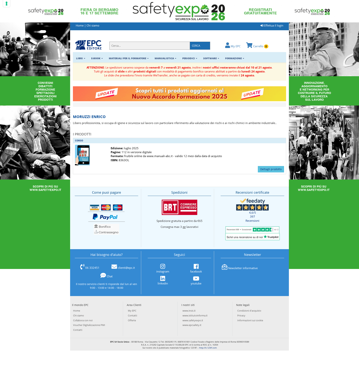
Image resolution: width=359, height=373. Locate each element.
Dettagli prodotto (271, 169)
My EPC (235, 46)
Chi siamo (93, 25)
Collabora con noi (83, 320)
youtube (196, 283)
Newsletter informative (243, 268)
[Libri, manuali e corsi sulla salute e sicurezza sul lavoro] (88, 45)
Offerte (132, 320)
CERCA (196, 45)
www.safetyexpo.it (192, 320)
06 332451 (92, 268)
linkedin (163, 283)
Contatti (77, 330)
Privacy (241, 315)
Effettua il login (273, 25)
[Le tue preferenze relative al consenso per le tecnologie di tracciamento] (6, 3)
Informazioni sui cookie (250, 320)
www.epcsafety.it (191, 325)
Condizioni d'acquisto (249, 310)
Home (80, 25)
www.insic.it (189, 310)
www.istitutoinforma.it (195, 315)
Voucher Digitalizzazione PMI (89, 325)
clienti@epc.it (126, 268)
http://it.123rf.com (208, 347)
